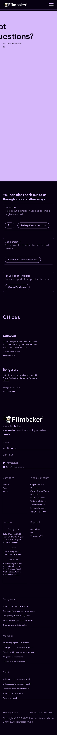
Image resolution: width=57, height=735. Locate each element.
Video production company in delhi (17, 679)
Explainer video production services (18, 620)
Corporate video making (13, 657)
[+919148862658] (4, 463)
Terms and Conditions (42, 712)
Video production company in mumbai (18, 647)
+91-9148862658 (9, 355)
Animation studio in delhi (13, 693)
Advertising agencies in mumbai (16, 643)
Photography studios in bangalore (16, 616)
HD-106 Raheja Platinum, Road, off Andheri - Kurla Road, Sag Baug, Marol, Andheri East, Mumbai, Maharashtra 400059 (20, 344)
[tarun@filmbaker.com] (4, 467)
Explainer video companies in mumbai (18, 652)
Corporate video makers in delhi (16, 688)
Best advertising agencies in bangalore (19, 611)
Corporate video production (14, 661)
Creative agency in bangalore (15, 625)
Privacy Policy (10, 712)
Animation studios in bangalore (15, 606)
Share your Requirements (22, 259)
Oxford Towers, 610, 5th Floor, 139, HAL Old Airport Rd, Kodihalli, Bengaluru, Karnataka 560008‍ (20, 378)
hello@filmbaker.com (33, 225)
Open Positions (17, 287)
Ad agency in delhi (10, 698)
